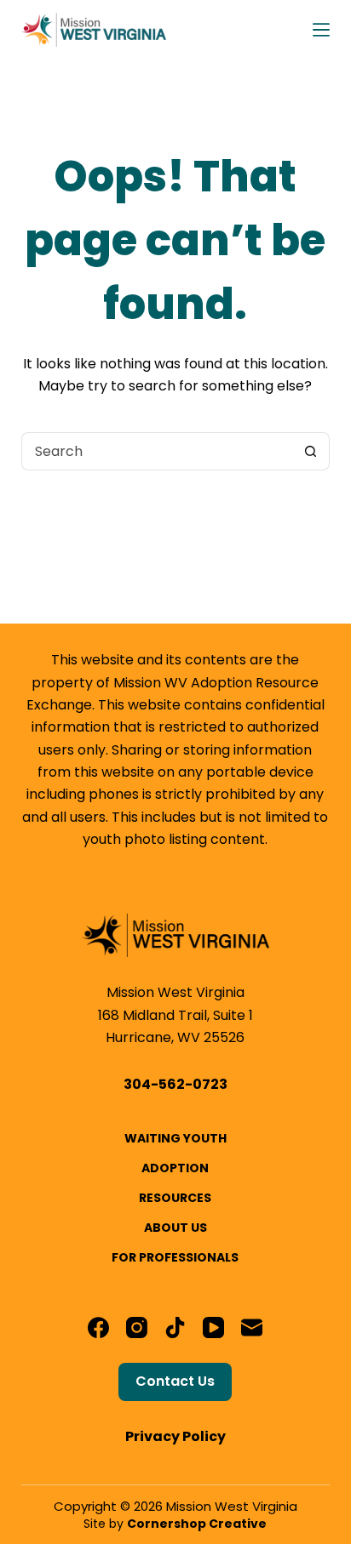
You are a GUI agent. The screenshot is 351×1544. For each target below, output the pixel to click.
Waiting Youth (175, 1138)
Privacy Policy (175, 1436)
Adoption (175, 1168)
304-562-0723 (175, 1084)
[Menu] (321, 29)
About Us (175, 1227)
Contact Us (175, 1381)
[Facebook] (98, 1327)
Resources (175, 1197)
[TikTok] (175, 1327)
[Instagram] (136, 1327)
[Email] (251, 1327)
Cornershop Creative (197, 1523)
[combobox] (157, 451)
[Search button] (310, 451)
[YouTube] (213, 1327)
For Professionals (175, 1257)
